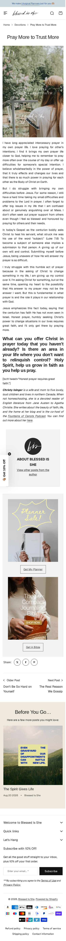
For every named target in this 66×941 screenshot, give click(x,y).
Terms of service (50, 928)
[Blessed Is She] (25, 13)
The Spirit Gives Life (18, 789)
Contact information (41, 933)
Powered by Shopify (46, 899)
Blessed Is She (25, 899)
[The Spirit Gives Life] (33, 755)
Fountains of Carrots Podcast (26, 416)
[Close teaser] (9, 454)
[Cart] (60, 13)
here (29, 420)
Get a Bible (33, 647)
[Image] (33, 530)
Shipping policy (19, 933)
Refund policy (11, 928)
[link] (17, 662)
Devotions (20, 24)
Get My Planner (33, 569)
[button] (4, 470)
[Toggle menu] (5, 13)
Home (6, 24)
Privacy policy (30, 928)
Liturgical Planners (30, 3)
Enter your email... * (18, 871)
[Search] (52, 13)
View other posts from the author (33, 472)
